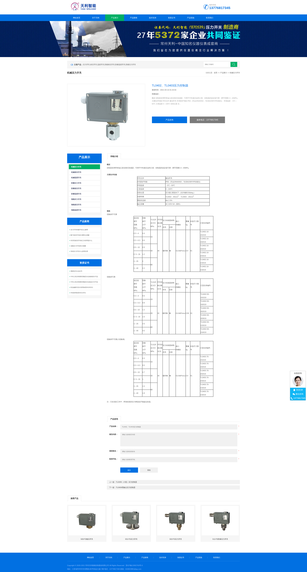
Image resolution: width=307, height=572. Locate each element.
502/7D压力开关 (176, 539)
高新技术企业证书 (76, 271)
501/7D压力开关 (131, 539)
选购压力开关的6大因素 (78, 246)
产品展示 (114, 18)
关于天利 (95, 18)
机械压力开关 (235, 73)
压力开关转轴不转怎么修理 (79, 230)
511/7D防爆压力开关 (220, 539)
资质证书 (171, 18)
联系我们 (209, 18)
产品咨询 (169, 120)
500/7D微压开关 (87, 539)
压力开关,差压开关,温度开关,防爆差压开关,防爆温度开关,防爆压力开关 (109, 64)
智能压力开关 (76, 199)
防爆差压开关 (76, 188)
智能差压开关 (76, 205)
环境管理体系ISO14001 (78, 293)
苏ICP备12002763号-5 (134, 565)
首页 (215, 73)
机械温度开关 (76, 178)
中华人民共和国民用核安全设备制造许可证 (84, 276)
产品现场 (190, 18)
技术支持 (152, 18)
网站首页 (76, 18)
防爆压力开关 (76, 183)
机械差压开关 (76, 172)
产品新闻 (133, 18)
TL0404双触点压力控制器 (125, 487)
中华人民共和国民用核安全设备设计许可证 (84, 282)
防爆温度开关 (76, 194)
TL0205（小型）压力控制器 (126, 482)
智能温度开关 (76, 210)
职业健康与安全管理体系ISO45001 (82, 287)
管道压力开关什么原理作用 (79, 251)
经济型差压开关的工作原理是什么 (81, 240)
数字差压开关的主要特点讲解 (80, 235)
